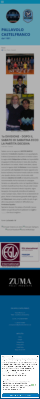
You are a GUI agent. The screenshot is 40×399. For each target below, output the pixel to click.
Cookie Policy (5, 372)
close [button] (37, 356)
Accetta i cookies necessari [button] (20, 395)
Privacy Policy (13, 372)
